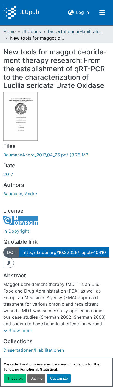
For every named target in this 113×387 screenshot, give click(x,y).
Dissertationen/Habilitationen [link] (75, 31)
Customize (59, 378)
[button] (21, 12)
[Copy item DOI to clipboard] (8, 263)
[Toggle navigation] (102, 12)
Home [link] (9, 31)
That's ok (15, 378)
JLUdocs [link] (31, 31)
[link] (56, 155)
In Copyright (16, 231)
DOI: (11, 252)
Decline (36, 378)
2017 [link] (8, 174)
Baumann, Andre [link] (20, 193)
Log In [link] (82, 12)
